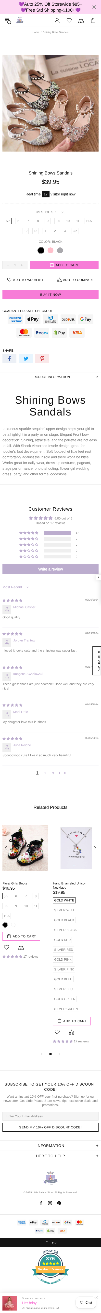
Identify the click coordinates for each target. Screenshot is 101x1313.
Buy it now (50, 294)
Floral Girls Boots (14, 883)
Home (36, 32)
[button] (29, 533)
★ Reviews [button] (99, 661)
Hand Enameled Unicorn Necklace (70, 885)
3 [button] (53, 773)
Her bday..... (31, 1303)
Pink (50, 250)
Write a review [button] (50, 569)
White (13, 925)
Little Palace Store (20, 20)
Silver (60, 250)
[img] (12, 600)
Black (41, 250)
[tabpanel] (25, 892)
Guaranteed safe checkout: (27, 311)
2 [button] (45, 773)
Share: (8, 350)
